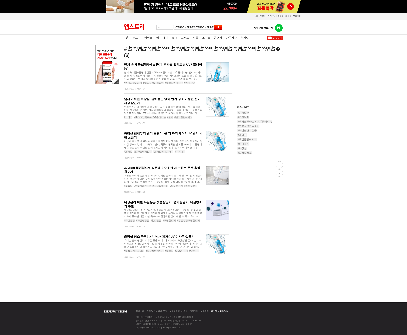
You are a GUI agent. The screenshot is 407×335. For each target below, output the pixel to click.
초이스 (206, 37)
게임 (165, 37)
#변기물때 (243, 117)
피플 (195, 37)
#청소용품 (156, 220)
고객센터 (194, 311)
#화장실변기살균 (174, 83)
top (279, 164)
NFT (174, 37)
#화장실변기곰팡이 (153, 83)
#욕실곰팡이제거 (247, 139)
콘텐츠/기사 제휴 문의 (157, 311)
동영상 (218, 37)
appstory (115, 311)
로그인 (262, 16)
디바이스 (147, 37)
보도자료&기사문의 (178, 311)
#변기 (170, 117)
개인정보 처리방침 (219, 311)
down (279, 173)
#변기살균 (189, 83)
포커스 (185, 37)
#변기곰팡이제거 (133, 83)
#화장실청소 (190, 186)
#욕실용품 (129, 220)
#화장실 (128, 151)
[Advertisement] (261, 82)
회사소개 (140, 311)
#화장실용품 (142, 220)
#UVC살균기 (181, 250)
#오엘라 (128, 186)
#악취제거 (180, 151)
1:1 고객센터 (295, 16)
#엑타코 (128, 117)
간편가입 (271, 16)
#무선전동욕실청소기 (188, 220)
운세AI (244, 37)
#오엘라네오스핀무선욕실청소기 (151, 186)
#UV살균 (194, 250)
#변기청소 (243, 144)
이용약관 (204, 311)
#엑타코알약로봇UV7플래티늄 (150, 117)
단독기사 (231, 37)
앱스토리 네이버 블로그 (279, 28)
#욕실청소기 (176, 186)
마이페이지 (282, 16)
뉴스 (135, 37)
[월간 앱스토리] (134, 27)
